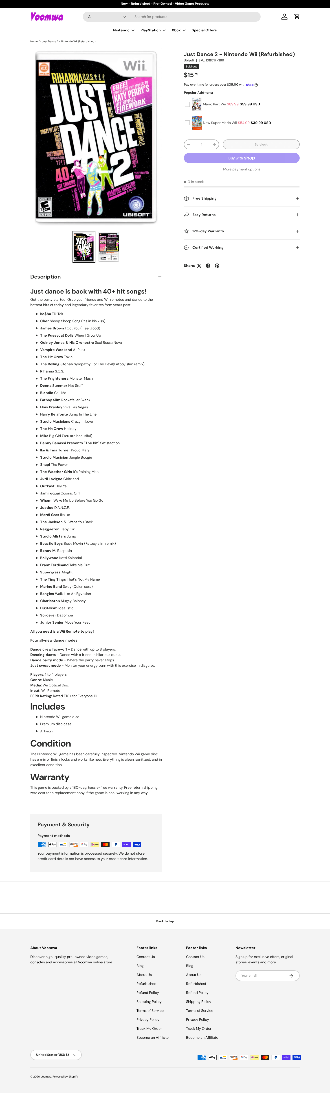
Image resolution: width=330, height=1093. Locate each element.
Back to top (165, 921)
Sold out (261, 144)
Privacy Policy (147, 1019)
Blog (140, 965)
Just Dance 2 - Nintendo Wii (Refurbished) (68, 41)
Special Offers (204, 30)
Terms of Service (150, 1010)
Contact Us (145, 956)
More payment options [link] (241, 169)
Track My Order (149, 1028)
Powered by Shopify (65, 1076)
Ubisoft (189, 60)
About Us (144, 974)
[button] (297, 17)
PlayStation (151, 30)
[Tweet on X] (199, 265)
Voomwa (46, 1076)
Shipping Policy (149, 1001)
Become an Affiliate (152, 1037)
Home (34, 41)
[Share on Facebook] (208, 265)
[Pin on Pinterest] (217, 265)
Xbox (176, 30)
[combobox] (172, 17)
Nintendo (121, 30)
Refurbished (146, 983)
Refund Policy (147, 992)
